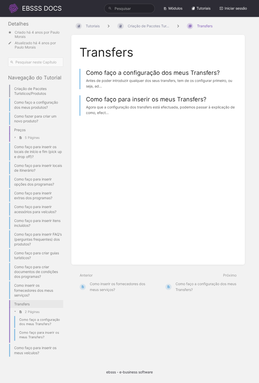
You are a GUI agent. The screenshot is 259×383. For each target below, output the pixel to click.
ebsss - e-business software (129, 372)
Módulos (175, 8)
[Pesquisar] (110, 8)
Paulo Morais (25, 47)
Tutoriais (203, 8)
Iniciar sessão (236, 8)
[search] (129, 8)
